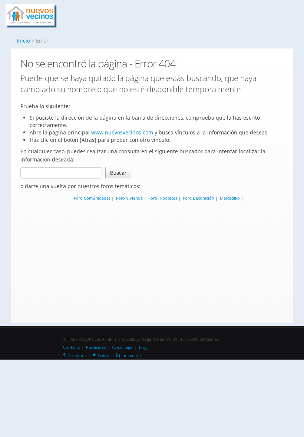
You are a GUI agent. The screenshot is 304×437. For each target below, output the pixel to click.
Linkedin (130, 355)
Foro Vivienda (129, 198)
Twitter (104, 355)
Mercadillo (230, 198)
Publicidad (96, 347)
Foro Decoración (198, 198)
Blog (143, 347)
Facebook (77, 355)
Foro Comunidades (92, 198)
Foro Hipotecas (162, 198)
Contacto (71, 347)
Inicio (23, 40)
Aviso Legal (122, 347)
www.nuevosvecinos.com (122, 132)
